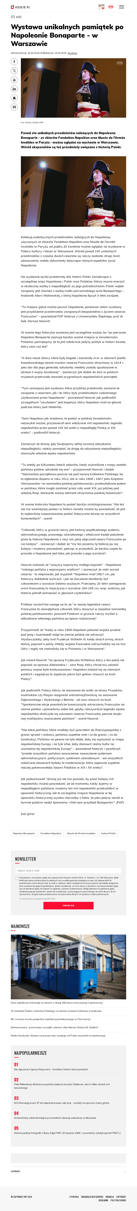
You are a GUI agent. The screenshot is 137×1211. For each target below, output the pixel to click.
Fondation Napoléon (51, 833)
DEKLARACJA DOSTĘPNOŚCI (92, 1196)
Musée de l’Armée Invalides (81, 833)
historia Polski (108, 833)
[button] (125, 1172)
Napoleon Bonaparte (24, 833)
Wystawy (72, 53)
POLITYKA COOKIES (118, 1200)
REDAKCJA (110, 1196)
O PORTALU (74, 1196)
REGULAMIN (103, 1200)
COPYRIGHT (121, 1196)
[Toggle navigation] (121, 6)
